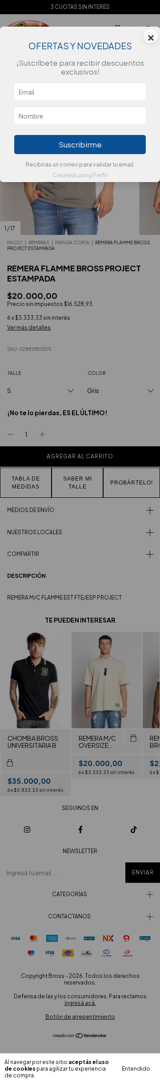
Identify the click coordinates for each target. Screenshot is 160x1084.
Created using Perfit (80, 175)
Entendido (136, 1068)
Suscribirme (80, 144)
